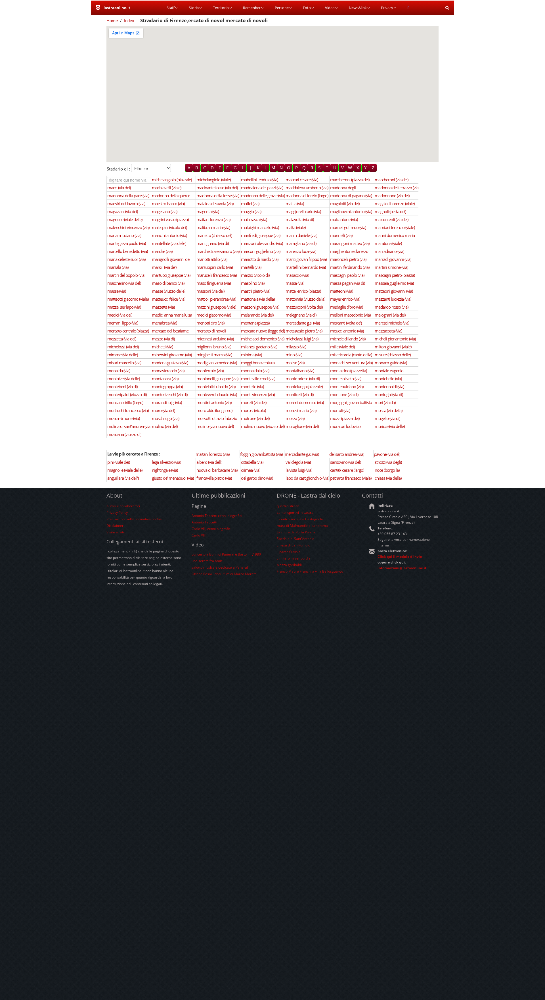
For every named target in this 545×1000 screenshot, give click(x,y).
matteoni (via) (341, 291)
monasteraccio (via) (168, 370)
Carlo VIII (199, 535)
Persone (282, 7)
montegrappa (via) (167, 386)
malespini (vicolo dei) (169, 227)
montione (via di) (344, 394)
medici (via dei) (119, 315)
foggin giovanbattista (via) (261, 454)
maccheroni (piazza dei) (349, 179)
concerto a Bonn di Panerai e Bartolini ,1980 (226, 554)
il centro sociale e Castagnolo (300, 519)
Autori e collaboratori (123, 506)
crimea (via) (250, 470)
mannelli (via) (341, 235)
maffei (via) (250, 203)
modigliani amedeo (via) (216, 362)
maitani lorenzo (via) (213, 219)
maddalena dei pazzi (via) (262, 187)
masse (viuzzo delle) (168, 291)
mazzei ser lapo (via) (124, 307)
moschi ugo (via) (165, 418)
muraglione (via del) (302, 426)
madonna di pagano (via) (351, 195)
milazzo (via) (296, 347)
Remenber (252, 7)
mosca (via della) (388, 410)
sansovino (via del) (345, 462)
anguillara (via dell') (123, 478)
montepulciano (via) (346, 386)
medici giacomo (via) (213, 315)
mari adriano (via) (389, 251)
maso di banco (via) (168, 283)
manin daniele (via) (301, 235)
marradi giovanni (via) (393, 259)
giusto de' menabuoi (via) (173, 478)
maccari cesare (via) (302, 179)
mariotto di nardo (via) (259, 259)
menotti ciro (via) (210, 323)
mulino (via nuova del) (215, 426)
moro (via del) (163, 410)
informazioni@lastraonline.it (402, 568)
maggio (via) (251, 211)
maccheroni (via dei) (391, 179)
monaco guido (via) (391, 362)
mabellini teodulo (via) (259, 179)
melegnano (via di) (301, 315)
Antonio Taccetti (204, 522)
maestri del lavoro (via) (126, 203)
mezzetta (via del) (121, 339)
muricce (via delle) (389, 426)
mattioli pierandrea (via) (216, 299)
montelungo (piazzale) (304, 386)
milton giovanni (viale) (393, 347)
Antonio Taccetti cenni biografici (217, 515)
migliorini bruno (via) (213, 347)
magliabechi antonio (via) (351, 211)
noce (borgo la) (387, 470)
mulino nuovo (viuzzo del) (262, 426)
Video (330, 7)
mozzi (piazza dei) (344, 418)
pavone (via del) (387, 454)
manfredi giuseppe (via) (260, 235)
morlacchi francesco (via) (127, 410)
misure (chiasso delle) (392, 354)
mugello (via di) (387, 418)
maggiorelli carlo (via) (303, 211)
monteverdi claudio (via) (216, 394)
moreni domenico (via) (305, 402)
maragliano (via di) (301, 243)
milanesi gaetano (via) (259, 347)
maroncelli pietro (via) (348, 259)
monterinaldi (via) (389, 386)
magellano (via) (164, 211)
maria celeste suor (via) (126, 259)
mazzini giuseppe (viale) (216, 307)
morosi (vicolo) (253, 410)
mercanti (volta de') (346, 323)
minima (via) (251, 354)
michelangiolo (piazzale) (172, 179)
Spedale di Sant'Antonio (295, 538)
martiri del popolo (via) (126, 275)
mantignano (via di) (212, 243)
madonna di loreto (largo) (307, 195)
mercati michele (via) (392, 323)
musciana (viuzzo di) (124, 434)
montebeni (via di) (122, 386)
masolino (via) (252, 283)
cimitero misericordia (294, 558)
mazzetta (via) (163, 307)
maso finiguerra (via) (213, 283)
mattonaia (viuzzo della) (305, 299)
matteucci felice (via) (168, 299)
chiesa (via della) (388, 478)
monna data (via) (255, 370)
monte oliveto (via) (345, 378)
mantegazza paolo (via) (126, 243)
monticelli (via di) (299, 394)
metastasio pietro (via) (304, 331)
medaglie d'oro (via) (346, 307)
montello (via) (252, 386)
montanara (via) (165, 378)
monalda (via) (118, 370)
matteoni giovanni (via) (394, 291)
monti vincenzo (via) (257, 394)
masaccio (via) (297, 275)
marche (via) (162, 251)
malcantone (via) (344, 219)
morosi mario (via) (301, 410)
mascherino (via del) (124, 283)
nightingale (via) (165, 470)
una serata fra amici (207, 560)
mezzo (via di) (163, 339)
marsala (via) (117, 267)
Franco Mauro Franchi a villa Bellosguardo (310, 571)
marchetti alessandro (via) (217, 251)
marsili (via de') (164, 267)
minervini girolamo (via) (172, 354)
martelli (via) (251, 267)
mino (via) (294, 354)
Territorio (221, 7)
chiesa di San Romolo (293, 545)
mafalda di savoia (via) (214, 203)
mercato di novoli (211, 331)
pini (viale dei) (118, 462)
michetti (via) (162, 347)
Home (112, 20)
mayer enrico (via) (345, 299)
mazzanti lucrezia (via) (393, 299)
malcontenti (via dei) (391, 219)
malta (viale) (295, 227)
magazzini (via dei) (122, 211)
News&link (358, 7)
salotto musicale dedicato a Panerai (220, 567)
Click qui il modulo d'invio (400, 556)
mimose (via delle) (122, 354)
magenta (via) (207, 211)
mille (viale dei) (342, 347)
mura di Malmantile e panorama (302, 525)
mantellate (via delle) (169, 243)
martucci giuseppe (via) (171, 275)
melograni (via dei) (390, 315)
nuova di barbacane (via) (216, 470)
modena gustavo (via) (170, 362)
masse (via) (116, 291)
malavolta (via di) (300, 219)
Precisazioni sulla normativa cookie (134, 519)
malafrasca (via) (254, 219)
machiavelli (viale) (166, 187)
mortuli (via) (340, 410)
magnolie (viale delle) (124, 219)
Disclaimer (114, 525)
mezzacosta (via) (388, 331)
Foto (307, 7)
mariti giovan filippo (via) (306, 259)
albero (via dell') (209, 462)
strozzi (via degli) (388, 462)
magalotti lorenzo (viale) (394, 203)
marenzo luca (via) (301, 251)
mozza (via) (295, 418)
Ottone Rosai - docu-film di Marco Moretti (224, 573)
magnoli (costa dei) (390, 211)
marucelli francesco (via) (216, 275)
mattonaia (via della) (257, 299)
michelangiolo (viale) (213, 179)
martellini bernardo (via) (306, 267)
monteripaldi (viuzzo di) (126, 394)
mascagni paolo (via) (347, 275)
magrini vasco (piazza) (170, 219)
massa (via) (295, 283)
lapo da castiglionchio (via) (307, 478)
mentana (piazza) (255, 323)
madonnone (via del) (392, 195)
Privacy (387, 7)
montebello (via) (388, 378)
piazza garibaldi (289, 564)
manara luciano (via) (124, 235)
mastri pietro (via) (255, 291)
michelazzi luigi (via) (302, 339)
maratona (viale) (388, 243)
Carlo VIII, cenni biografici (211, 528)
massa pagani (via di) (347, 283)
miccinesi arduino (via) (215, 339)
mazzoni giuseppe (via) (260, 307)
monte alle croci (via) (258, 378)
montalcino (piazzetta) (348, 370)
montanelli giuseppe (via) (217, 378)
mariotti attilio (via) (211, 259)
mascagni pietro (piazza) (395, 275)
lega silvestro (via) (166, 462)
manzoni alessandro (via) (262, 243)
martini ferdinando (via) (349, 267)
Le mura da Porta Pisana (296, 532)
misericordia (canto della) (351, 354)
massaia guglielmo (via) (394, 283)
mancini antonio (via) (169, 235)
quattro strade (288, 506)
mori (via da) (385, 402)
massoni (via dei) (210, 291)
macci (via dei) (119, 187)
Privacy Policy (117, 512)
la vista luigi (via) (299, 470)
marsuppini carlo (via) (214, 267)
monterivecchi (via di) (169, 394)
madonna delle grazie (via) (263, 195)
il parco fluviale (289, 551)
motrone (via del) (255, 418)
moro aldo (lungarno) (214, 410)
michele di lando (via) (347, 339)
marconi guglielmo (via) (260, 251)
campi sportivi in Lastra (295, 512)
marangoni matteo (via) (349, 243)
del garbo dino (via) (257, 478)
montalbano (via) (300, 370)
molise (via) (295, 362)
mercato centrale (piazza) (128, 331)
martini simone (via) (391, 267)
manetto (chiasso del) (214, 235)
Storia (194, 7)
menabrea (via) (164, 323)
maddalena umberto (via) (307, 187)
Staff (171, 7)
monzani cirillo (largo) (125, 402)
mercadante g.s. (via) (303, 323)
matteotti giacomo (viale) (127, 299)
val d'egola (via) (298, 462)
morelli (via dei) (253, 402)
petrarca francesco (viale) (350, 478)
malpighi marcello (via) (260, 227)
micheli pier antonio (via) (395, 339)
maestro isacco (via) (168, 203)
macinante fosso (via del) (217, 187)
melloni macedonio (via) (350, 315)
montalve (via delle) (123, 378)
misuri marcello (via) (124, 362)
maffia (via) (295, 203)
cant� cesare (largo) (347, 470)
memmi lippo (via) (122, 323)
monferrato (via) (209, 370)
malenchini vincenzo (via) (128, 227)
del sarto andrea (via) (346, 454)
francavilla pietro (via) (214, 478)
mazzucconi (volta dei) (304, 307)
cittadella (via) (252, 462)
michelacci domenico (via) (262, 339)
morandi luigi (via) (167, 402)
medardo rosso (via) (391, 307)
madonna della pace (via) (128, 195)
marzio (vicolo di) (255, 275)
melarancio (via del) (257, 315)
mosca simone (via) (123, 418)
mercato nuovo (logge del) (263, 331)
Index (129, 20)
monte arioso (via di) (303, 378)
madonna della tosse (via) (217, 195)
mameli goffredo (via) (348, 227)
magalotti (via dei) (344, 203)
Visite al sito (115, 532)
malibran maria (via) (213, 227)
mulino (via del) (164, 426)
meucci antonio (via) (347, 331)
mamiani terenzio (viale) (395, 227)
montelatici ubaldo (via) (215, 386)
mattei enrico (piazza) (303, 291)
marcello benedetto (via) (127, 251)
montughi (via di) (389, 394)
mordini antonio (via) (213, 402)
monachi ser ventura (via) (351, 362)
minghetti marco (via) (214, 354)
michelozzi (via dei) (123, 347)
